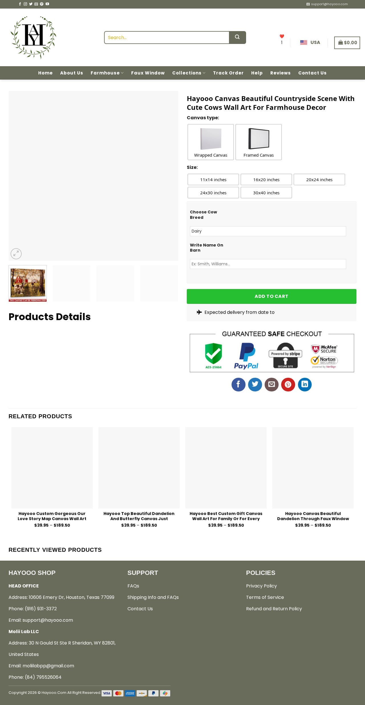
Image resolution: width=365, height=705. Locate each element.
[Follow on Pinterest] (41, 4)
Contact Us (312, 73)
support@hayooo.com (48, 620)
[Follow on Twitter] (31, 4)
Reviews (280, 73)
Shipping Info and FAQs (153, 597)
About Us (71, 73)
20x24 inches (319, 179)
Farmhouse (105, 73)
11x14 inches (213, 179)
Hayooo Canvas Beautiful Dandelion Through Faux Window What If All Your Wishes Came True (312, 516)
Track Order (228, 73)
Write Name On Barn (206, 248)
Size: (192, 167)
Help (257, 73)
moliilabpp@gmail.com (48, 665)
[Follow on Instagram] (25, 4)
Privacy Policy (261, 586)
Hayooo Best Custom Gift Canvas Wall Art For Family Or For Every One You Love (226, 516)
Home (45, 73)
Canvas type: (203, 117)
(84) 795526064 (43, 677)
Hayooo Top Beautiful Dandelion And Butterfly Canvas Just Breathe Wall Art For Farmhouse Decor (139, 516)
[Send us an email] (36, 4)
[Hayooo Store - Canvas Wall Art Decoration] (33, 37)
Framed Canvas (259, 155)
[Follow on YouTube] (47, 4)
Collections (187, 73)
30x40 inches (266, 192)
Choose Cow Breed (203, 214)
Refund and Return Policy (274, 608)
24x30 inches (213, 192)
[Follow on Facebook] (20, 4)
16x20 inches (266, 179)
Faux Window (148, 73)
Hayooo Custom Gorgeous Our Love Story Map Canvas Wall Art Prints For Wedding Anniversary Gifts (52, 516)
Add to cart (271, 296)
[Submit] (237, 37)
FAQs (133, 586)
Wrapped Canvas (210, 155)
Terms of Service (265, 597)
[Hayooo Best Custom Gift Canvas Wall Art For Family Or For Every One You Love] (226, 467)
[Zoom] (16, 253)
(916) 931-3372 (41, 608)
